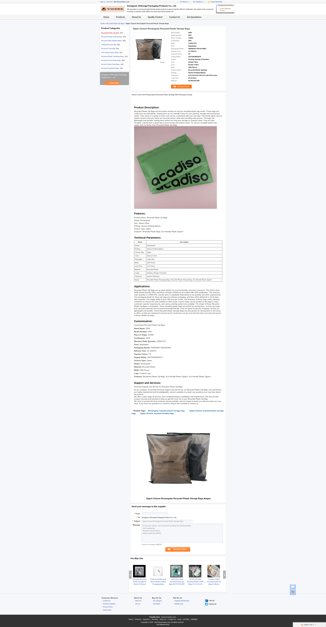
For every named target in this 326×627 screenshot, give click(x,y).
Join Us (137, 604)
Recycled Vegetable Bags (110, 68)
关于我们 (186, 619)
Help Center (107, 610)
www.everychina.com (168, 617)
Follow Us (212, 604)
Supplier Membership (181, 601)
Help (179, 619)
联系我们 (194, 619)
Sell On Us (177, 598)
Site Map (155, 619)
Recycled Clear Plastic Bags (111, 60)
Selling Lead (178, 604)
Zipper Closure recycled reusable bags (157, 413)
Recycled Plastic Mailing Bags (112, 37)
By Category (157, 601)
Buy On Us (156, 598)
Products (120, 17)
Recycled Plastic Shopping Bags (112, 56)
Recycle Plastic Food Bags (110, 64)
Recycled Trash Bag (108, 48)
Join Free (109, 2)
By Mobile (156, 604)
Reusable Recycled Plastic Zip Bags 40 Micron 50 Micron (139, 581)
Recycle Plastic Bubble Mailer (111, 41)
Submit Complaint (109, 604)
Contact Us (174, 17)
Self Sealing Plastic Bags (110, 52)
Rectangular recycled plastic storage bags (166, 411)
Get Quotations (194, 17)
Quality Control (155, 17)
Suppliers (146, 619)
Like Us (211, 601)
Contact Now (114, 83)
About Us (136, 17)
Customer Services (110, 598)
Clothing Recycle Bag (109, 45)
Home (106, 17)
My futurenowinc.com (121, 2)
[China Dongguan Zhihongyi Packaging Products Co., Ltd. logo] (112, 12)
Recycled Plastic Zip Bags (115, 23)
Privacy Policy (108, 607)
